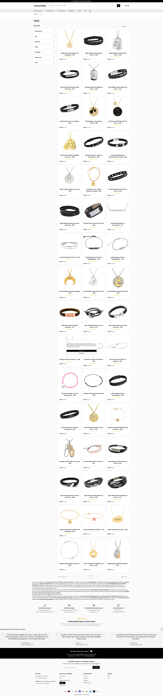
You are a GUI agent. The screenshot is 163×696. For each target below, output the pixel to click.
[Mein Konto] (126, 6)
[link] (88, 577)
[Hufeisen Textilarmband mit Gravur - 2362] (93, 380)
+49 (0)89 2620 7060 (42, 678)
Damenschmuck (38, 10)
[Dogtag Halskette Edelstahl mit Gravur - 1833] (117, 40)
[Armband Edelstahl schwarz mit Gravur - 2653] (117, 176)
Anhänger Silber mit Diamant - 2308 (69, 359)
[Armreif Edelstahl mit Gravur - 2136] (69, 244)
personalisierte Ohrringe (116, 582)
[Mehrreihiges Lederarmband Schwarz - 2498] (93, 40)
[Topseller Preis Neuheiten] (125, 26)
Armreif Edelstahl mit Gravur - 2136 (70, 257)
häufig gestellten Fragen (81, 654)
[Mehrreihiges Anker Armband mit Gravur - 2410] (117, 482)
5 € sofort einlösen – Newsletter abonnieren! (81, 1)
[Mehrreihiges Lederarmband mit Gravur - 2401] (117, 448)
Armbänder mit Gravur (103, 582)
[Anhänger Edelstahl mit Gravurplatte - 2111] (117, 210)
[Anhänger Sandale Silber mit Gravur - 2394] (69, 448)
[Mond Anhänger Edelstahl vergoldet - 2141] (69, 278)
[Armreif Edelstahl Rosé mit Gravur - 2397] (93, 448)
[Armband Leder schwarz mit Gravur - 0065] (93, 210)
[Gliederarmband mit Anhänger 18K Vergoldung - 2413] (69, 516)
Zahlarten (86, 680)
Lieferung (86, 678)
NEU (86, 10)
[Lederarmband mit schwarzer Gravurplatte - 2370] (69, 414)
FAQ (109, 676)
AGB (60, 678)
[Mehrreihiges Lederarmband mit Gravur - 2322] (117, 74)
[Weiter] (99, 577)
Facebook (39, 683)
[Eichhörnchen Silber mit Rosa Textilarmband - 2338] (69, 380)
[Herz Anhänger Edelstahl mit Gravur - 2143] (93, 278)
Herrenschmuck (49, 10)
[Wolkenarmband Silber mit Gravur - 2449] (69, 550)
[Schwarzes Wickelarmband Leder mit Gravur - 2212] (69, 74)
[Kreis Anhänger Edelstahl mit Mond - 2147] (117, 278)
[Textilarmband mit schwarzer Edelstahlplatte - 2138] (93, 244)
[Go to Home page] (40, 5)
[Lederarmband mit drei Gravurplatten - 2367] (117, 380)
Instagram (47, 683)
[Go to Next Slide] (162, 629)
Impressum (62, 676)
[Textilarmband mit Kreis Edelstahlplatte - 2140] (117, 244)
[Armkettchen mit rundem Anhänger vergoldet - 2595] (93, 176)
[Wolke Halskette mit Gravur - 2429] (117, 516)
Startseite (36, 14)
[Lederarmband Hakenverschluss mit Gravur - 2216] (117, 312)
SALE (90, 10)
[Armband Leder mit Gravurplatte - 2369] (69, 108)
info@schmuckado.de (89, 655)
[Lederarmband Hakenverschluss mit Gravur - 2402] (69, 482)
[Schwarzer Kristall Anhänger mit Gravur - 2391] (117, 108)
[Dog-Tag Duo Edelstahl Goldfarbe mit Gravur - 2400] (69, 142)
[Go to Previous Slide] (159, 629)
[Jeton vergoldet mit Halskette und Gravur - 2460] (93, 550)
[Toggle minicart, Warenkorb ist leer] (128, 6)
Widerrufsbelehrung (64, 680)
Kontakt (85, 676)
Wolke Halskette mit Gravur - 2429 (118, 529)
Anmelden (96, 667)
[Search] (118, 5)
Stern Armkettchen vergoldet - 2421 (93, 529)
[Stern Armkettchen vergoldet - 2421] (93, 516)
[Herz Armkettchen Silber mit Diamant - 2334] (117, 346)
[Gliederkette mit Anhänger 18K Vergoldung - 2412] (69, 40)
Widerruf (62, 682)
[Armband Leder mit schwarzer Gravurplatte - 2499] (93, 142)
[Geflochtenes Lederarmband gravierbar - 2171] (69, 312)
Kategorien (71, 10)
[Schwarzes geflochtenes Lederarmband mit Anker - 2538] (117, 142)
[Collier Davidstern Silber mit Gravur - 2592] (69, 176)
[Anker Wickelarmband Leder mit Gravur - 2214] (93, 312)
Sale (109, 678)
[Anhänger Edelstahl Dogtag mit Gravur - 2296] (93, 74)
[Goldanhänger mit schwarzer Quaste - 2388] (93, 108)
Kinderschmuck (61, 10)
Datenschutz (62, 685)
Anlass (79, 10)
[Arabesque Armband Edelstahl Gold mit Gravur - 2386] (117, 414)
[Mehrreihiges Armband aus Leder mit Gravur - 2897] (69, 210)
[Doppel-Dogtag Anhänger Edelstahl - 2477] (117, 550)
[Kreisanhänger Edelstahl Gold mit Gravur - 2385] (93, 414)
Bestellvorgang (87, 682)
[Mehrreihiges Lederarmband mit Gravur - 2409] (93, 482)
